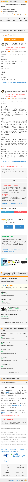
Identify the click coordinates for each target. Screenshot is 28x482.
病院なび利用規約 (7, 475)
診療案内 (8, 20)
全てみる (18, 13)
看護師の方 (20, 212)
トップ (7, 467)
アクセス (25, 20)
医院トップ (2, 20)
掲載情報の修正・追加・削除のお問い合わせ (13, 249)
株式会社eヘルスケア (9, 392)
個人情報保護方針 (20, 475)
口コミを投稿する (14, 39)
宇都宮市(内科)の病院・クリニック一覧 (14, 322)
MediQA (7, 472)
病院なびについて (20, 472)
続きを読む (10, 288)
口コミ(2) (20, 20)
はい (8, 226)
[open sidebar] (26, 2)
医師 (14, 20)
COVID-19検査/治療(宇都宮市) (8, 382)
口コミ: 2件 (3, 285)
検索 (26, 480)
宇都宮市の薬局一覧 (14, 372)
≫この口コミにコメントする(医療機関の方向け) (15, 82)
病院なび (4, 1)
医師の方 (7, 212)
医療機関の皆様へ (20, 467)
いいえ (19, 226)
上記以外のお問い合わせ (8, 251)
